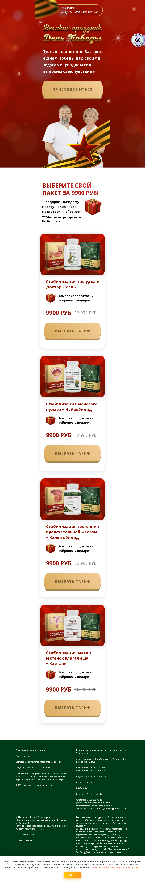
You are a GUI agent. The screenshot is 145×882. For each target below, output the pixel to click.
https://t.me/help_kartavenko (89, 794)
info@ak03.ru (82, 788)
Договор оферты (23, 756)
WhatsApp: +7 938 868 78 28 (89, 800)
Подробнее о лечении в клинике (91, 776)
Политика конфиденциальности (31, 750)
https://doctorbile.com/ (86, 782)
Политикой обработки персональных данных (116, 867)
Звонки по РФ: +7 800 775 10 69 (91, 767)
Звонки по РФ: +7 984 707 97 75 (91, 770)
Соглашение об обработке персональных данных (38, 761)
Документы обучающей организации (33, 767)
